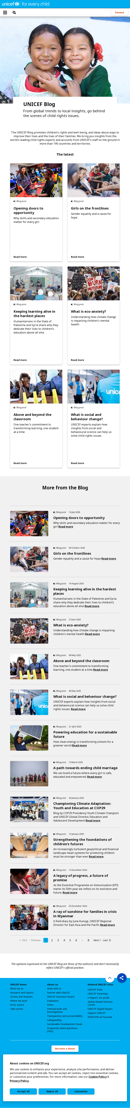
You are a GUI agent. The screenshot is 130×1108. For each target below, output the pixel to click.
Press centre (17, 1004)
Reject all (52, 1091)
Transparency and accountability (65, 1016)
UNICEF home (18, 984)
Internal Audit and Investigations (57, 1010)
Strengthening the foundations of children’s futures (82, 841)
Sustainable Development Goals (64, 1024)
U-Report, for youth (98, 997)
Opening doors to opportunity (28, 210)
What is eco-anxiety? (88, 311)
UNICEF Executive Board (60, 996)
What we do (17, 988)
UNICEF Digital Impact (100, 1008)
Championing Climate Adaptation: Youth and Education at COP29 (82, 805)
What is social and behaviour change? (87, 416)
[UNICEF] (25, 4)
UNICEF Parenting (97, 993)
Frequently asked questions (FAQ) (62, 1030)
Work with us (54, 988)
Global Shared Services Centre (100, 1003)
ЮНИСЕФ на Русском (100, 1017)
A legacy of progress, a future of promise (80, 877)
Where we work (18, 1000)
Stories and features (21, 996)
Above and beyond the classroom (32, 416)
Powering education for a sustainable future (85, 734)
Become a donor (65, 1048)
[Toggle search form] (14, 12)
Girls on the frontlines (90, 208)
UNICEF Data (95, 989)
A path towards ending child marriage (85, 768)
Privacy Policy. (19, 1081)
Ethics (50, 1004)
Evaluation (53, 1000)
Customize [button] (81, 1091)
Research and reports (22, 992)
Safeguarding (54, 1020)
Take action (16, 1008)
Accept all (23, 1091)
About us (52, 984)
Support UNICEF (97, 1012)
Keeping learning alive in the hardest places (34, 313)
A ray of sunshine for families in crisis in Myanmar (85, 913)
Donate (119, 12)
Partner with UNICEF (58, 992)
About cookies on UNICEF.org (29, 1063)
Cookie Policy (98, 1077)
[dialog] (65, 1077)
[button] (122, 978)
